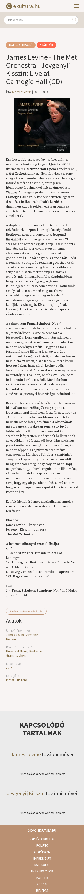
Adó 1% (42, 884)
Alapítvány (42, 852)
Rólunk (42, 845)
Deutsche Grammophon (24, 653)
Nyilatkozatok (42, 871)
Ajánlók (46, 45)
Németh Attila (22, 92)
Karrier (42, 878)
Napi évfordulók (42, 839)
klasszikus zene (17, 680)
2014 (9, 668)
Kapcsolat (42, 865)
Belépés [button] (42, 891)
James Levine (15, 635)
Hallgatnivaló (21, 45)
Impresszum (42, 858)
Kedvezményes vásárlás (26, 611)
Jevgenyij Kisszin (26, 793)
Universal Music (16, 651)
